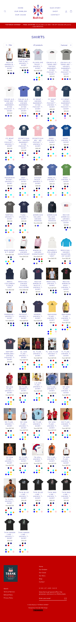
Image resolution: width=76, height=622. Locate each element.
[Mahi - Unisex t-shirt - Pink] (70, 195)
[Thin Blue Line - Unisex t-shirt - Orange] (23, 512)
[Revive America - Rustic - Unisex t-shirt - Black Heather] (34, 294)
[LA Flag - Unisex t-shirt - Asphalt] (53, 398)
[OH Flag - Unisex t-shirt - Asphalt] (67, 433)
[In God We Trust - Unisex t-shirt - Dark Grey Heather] (34, 75)
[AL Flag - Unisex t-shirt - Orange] (42, 365)
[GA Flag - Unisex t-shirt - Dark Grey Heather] (23, 398)
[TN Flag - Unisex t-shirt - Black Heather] (48, 466)
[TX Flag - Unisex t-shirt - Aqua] (11, 512)
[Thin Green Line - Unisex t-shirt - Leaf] (13, 550)
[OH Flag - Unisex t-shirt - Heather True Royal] (65, 435)
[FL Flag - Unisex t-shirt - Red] (62, 363)
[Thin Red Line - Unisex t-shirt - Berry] (48, 507)
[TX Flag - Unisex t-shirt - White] (13, 514)
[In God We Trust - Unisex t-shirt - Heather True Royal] (34, 77)
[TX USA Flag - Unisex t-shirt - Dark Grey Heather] (62, 470)
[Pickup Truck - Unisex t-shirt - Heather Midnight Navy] (34, 190)
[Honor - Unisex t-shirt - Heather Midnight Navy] (42, 323)
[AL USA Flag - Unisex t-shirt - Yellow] (25, 369)
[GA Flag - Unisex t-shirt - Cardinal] (28, 396)
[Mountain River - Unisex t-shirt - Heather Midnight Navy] (6, 190)
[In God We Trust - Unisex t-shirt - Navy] (39, 73)
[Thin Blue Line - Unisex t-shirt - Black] (23, 503)
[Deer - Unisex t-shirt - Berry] (48, 151)
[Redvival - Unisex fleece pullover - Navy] (24, 292)
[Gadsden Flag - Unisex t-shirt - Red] (56, 325)
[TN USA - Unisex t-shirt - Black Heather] (34, 466)
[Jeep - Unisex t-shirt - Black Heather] (20, 186)
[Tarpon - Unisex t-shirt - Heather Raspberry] (13, 228)
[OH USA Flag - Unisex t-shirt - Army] (53, 435)
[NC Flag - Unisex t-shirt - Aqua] (39, 435)
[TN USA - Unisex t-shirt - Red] (39, 466)
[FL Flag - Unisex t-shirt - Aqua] (67, 365)
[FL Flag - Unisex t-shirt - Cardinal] (70, 360)
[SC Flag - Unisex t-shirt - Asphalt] (25, 468)
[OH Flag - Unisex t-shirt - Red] (62, 433)
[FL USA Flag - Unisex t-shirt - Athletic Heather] (56, 365)
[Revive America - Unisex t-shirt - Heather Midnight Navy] (13, 73)
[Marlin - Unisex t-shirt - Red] (51, 189)
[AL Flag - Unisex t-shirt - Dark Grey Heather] (37, 363)
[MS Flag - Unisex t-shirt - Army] (13, 433)
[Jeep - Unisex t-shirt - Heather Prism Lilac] (25, 195)
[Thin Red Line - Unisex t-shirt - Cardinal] (56, 503)
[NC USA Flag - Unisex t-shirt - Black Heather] (20, 433)
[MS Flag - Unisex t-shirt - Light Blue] (8, 437)
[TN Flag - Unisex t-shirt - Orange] (56, 470)
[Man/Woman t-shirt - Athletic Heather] (11, 261)
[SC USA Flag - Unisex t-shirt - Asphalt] (8, 470)
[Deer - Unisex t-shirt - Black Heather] (48, 147)
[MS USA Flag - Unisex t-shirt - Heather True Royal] (62, 402)
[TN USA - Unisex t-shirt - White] (42, 472)
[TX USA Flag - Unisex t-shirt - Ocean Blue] (65, 474)
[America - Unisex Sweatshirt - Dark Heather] (34, 261)
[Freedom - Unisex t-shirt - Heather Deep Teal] (11, 325)
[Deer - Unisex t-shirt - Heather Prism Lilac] (53, 156)
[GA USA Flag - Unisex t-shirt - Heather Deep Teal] (13, 400)
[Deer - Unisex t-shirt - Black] (51, 147)
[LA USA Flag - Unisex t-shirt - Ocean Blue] (37, 400)
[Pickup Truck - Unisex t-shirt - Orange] (37, 197)
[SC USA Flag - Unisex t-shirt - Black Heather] (6, 468)
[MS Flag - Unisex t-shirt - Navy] (11, 431)
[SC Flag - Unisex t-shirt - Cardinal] (28, 466)
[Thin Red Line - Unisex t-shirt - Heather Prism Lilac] (53, 512)
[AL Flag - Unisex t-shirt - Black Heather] (34, 360)
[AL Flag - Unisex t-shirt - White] (42, 367)
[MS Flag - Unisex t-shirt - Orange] (13, 435)
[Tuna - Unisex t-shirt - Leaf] (28, 230)
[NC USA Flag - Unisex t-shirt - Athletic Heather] (28, 437)
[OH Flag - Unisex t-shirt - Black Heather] (62, 431)
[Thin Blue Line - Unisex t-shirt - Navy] (25, 503)
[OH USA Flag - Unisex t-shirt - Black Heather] (48, 433)
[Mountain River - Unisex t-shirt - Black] (8, 188)
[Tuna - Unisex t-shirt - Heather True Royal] (23, 230)
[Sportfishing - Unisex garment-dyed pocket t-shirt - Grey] (28, 155)
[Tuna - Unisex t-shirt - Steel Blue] (20, 232)
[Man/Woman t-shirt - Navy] (11, 257)
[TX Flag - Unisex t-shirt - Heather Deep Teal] (6, 512)
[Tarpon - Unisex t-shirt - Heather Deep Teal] (6, 230)
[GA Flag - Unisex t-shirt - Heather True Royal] (23, 400)
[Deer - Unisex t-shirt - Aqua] (53, 154)
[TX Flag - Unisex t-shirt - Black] (8, 508)
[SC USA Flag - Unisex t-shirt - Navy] (8, 468)
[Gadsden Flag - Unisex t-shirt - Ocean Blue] (48, 334)
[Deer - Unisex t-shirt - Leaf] (56, 154)
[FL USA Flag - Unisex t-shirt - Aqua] (51, 365)
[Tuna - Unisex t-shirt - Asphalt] (23, 228)
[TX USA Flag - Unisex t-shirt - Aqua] (65, 472)
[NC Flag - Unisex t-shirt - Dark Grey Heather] (37, 433)
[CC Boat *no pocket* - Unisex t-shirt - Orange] (51, 120)
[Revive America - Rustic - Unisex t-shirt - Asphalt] (38, 296)
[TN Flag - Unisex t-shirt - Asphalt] (53, 468)
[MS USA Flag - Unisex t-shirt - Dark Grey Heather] (62, 400)
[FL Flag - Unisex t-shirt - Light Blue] (64, 367)
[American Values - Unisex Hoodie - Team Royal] (52, 228)
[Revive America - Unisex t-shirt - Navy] (11, 73)
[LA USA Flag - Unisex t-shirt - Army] (39, 396)
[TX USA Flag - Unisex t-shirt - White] (70, 474)
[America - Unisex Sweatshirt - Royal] (37, 261)
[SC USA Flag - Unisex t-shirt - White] (13, 474)
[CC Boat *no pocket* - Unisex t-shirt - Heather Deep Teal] (48, 118)
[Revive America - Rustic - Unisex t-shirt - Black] (37, 294)
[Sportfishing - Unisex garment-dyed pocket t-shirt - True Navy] (25, 153)
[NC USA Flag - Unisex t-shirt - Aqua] (23, 437)
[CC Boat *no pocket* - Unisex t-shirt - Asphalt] (51, 116)
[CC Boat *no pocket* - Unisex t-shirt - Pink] (56, 120)
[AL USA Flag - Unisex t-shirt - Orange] (25, 367)
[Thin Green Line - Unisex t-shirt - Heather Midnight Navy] (6, 545)
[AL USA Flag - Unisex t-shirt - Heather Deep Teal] (28, 364)
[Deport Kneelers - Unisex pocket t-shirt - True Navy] (8, 364)
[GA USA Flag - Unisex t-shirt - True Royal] (13, 398)
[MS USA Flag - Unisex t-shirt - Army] (67, 400)
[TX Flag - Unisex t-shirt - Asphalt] (11, 510)
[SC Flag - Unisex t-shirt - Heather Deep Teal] (20, 470)
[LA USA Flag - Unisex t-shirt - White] (42, 400)
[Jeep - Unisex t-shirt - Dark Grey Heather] (28, 189)
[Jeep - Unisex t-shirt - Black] (23, 186)
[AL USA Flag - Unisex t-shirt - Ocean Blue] (23, 369)
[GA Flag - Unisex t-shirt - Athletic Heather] (28, 400)
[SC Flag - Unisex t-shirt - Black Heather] (20, 466)
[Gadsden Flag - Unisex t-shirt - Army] (56, 327)
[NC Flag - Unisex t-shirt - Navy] (39, 431)
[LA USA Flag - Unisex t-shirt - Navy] (37, 393)
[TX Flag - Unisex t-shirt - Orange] (13, 512)
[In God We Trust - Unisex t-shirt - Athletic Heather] (42, 77)
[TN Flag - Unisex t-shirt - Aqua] (53, 470)
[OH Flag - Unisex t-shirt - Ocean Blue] (67, 437)
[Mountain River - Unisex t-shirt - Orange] (8, 197)
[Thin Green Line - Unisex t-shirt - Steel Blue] (6, 552)
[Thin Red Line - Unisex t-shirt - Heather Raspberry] (56, 507)
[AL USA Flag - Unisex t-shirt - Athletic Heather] (28, 367)
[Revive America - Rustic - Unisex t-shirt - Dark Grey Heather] (35, 296)
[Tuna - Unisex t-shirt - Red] (23, 226)
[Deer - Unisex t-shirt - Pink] (56, 156)
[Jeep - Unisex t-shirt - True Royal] (25, 189)
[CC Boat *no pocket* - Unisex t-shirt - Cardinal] (56, 112)
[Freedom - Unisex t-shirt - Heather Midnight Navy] (13, 323)
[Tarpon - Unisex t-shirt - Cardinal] (13, 224)
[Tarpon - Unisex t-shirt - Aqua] (11, 230)
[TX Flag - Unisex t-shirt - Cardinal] (13, 508)
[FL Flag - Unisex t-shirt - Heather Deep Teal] (62, 365)
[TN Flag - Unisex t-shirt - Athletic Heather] (48, 472)
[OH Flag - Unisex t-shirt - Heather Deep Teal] (62, 435)
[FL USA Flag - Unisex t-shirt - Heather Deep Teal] (56, 363)
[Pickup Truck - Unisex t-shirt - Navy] (39, 188)
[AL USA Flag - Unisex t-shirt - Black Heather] (20, 362)
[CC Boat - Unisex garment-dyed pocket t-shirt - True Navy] (39, 114)
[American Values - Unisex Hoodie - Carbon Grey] (35, 226)
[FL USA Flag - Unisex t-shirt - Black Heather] (48, 360)
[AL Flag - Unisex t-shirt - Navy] (39, 360)
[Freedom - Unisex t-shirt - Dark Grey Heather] (6, 325)
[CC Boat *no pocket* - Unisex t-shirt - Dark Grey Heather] (56, 114)
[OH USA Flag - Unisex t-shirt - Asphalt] (51, 435)
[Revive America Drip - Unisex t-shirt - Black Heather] (62, 294)
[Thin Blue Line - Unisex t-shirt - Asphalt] (23, 507)
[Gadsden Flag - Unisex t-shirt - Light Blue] (62, 329)
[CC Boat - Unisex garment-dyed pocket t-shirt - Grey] (42, 116)
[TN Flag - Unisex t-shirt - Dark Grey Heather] (51, 468)
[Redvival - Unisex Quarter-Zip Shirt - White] (62, 261)
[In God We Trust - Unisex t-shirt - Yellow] (39, 80)
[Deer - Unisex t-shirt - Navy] (53, 147)
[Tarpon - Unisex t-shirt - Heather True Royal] (8, 230)
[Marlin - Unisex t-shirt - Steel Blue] (48, 195)
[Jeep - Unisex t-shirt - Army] (25, 191)
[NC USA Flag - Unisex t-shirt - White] (28, 439)
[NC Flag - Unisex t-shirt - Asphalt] (39, 433)
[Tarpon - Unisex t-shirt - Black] (8, 224)
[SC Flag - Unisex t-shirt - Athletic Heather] (28, 470)
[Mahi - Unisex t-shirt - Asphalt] (65, 191)
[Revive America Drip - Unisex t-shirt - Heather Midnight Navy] (70, 294)
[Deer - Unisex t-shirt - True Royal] (53, 149)
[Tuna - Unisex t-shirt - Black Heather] (20, 224)
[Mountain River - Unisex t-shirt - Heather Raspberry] (13, 193)
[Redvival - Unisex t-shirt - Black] (51, 290)
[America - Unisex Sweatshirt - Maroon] (39, 259)
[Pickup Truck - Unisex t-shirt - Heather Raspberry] (42, 193)
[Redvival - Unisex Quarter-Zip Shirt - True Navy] (62, 263)
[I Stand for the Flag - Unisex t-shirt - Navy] (25, 70)
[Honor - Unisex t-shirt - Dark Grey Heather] (34, 325)
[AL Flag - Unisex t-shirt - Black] (37, 360)
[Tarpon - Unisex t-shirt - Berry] (6, 228)
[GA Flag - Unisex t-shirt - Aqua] (25, 400)
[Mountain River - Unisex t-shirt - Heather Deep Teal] (6, 195)
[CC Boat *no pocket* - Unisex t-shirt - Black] (51, 112)
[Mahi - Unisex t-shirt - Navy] (67, 186)
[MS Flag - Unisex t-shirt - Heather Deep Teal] (6, 435)
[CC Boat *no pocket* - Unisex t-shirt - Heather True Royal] (51, 118)
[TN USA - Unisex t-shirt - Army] (39, 468)
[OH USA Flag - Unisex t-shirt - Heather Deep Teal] (56, 435)
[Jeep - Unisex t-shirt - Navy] (25, 186)
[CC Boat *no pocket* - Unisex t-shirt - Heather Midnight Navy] (48, 114)
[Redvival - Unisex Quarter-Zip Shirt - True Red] (65, 263)
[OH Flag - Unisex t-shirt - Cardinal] (70, 431)
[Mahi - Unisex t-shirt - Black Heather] (62, 186)
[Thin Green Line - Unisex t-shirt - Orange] (8, 552)
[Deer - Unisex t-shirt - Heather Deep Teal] (48, 154)
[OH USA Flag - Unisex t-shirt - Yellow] (53, 439)
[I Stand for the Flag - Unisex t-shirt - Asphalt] (23, 72)
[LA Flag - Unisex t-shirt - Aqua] (53, 400)
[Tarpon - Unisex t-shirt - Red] (8, 226)
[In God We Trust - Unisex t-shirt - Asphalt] (37, 75)
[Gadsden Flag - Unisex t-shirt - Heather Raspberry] (48, 329)
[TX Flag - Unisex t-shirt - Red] (6, 510)
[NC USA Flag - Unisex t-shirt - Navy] (23, 433)
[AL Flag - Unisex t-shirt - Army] (42, 363)
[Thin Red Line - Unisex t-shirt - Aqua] (53, 509)
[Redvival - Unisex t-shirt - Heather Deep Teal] (53, 292)
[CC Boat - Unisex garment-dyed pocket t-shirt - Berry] (34, 116)
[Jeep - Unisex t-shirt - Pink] (28, 195)
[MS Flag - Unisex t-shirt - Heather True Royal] (8, 435)
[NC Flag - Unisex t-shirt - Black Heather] (34, 431)
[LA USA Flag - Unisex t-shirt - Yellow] (39, 400)
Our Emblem (21, 11)
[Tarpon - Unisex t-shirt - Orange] (8, 232)
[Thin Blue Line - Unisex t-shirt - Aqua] (25, 509)
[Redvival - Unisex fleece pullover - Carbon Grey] (26, 292)
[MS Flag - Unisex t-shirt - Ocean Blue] (11, 437)
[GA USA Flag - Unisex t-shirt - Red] (11, 398)
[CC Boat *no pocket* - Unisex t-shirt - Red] (51, 114)
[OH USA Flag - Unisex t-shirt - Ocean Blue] (51, 439)
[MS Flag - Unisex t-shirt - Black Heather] (6, 431)
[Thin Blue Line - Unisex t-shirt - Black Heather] (20, 503)
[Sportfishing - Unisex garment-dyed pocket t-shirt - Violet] (23, 157)
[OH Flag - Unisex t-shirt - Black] (65, 431)
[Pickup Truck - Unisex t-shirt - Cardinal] (42, 188)
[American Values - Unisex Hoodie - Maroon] (53, 226)
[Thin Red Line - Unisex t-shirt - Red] (51, 505)
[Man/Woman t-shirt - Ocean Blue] (7, 263)
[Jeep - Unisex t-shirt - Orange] (23, 195)
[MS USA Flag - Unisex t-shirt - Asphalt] (65, 400)
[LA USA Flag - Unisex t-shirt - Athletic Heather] (42, 398)
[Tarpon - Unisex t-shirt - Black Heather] (6, 224)
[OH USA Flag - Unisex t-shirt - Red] (53, 433)
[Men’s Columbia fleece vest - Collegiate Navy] (10, 292)
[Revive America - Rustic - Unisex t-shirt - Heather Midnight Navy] (42, 294)
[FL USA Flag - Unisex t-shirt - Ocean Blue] (51, 367)
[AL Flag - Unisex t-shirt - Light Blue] (37, 367)
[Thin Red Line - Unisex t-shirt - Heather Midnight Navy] (48, 505)
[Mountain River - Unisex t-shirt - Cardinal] (13, 188)
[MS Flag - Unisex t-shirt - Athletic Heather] (6, 437)
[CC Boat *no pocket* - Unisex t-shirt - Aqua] (53, 118)
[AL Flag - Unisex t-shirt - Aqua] (39, 365)
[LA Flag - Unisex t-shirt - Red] (48, 398)
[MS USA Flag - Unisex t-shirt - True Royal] (70, 398)
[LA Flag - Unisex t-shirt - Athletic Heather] (48, 402)
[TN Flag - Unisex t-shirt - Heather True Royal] (51, 470)
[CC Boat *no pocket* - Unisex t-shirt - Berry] (48, 116)
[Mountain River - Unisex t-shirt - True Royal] (11, 190)
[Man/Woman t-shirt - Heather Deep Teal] (11, 259)
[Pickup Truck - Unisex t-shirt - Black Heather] (34, 188)
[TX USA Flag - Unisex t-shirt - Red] (67, 468)
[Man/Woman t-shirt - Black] (8, 257)
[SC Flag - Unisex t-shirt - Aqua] (25, 470)
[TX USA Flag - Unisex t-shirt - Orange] (67, 472)
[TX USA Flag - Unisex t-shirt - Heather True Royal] (62, 472)
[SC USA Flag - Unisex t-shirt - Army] (11, 470)
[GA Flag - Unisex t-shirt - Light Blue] (21, 402)
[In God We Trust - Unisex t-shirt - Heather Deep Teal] (42, 75)
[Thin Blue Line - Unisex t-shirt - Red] (23, 505)
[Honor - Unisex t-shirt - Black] (37, 323)
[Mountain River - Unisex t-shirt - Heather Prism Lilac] (11, 197)
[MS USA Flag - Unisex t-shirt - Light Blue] (62, 404)
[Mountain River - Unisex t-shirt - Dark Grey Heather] (13, 190)
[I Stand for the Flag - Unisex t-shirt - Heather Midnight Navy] (28, 70)
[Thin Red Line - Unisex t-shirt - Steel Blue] (48, 512)
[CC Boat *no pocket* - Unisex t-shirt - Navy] (53, 112)
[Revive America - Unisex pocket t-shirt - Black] (65, 228)
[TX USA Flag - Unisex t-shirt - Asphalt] (65, 470)
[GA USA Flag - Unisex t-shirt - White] (13, 404)
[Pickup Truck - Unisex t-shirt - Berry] (34, 193)
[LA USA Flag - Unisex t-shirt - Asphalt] (37, 396)
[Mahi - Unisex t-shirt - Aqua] (67, 193)
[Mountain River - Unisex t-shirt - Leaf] (13, 195)
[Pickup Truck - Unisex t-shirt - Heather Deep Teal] (34, 195)
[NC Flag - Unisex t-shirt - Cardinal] (42, 431)
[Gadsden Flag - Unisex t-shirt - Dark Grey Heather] (51, 327)
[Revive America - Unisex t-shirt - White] (12, 75)
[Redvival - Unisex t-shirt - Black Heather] (48, 290)
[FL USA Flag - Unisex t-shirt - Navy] (51, 360)
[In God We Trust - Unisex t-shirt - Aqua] (37, 77)
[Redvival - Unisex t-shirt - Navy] (53, 290)
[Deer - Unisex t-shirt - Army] (53, 151)
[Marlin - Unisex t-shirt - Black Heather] (48, 186)
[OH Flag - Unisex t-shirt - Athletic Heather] (62, 437)
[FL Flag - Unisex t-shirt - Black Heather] (62, 360)
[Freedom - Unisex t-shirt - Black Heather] (6, 323)
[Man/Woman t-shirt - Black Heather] (6, 257)
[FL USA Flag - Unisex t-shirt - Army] (53, 363)
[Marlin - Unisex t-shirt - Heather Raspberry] (56, 191)
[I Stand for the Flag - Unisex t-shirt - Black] (23, 70)
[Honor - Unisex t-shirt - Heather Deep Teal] (39, 325)
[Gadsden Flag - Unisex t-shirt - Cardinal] (51, 325)
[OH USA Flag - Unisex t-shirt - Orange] (53, 437)
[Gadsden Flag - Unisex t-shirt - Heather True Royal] (53, 329)
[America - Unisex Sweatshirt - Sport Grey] (23, 259)
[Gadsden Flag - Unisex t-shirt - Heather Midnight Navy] (53, 325)
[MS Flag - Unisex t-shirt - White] (13, 437)
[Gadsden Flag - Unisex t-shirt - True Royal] (48, 327)
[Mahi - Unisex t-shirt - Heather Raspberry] (70, 191)
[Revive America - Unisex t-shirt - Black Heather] (6, 73)
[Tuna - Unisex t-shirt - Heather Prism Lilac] (25, 232)
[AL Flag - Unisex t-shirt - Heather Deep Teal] (34, 365)
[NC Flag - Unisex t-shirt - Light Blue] (35, 437)
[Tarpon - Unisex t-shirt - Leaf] (13, 230)
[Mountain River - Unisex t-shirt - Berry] (6, 193)
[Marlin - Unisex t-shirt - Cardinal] (56, 186)
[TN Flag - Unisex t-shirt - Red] (48, 468)
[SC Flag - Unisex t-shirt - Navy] (25, 466)
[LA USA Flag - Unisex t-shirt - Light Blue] (34, 400)
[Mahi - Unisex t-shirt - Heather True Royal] (65, 193)
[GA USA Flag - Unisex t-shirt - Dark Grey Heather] (6, 400)
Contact (55, 15)
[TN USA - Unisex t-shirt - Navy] (37, 466)
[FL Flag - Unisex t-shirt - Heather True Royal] (65, 365)
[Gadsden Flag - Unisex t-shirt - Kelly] (62, 327)
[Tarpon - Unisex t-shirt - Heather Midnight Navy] (6, 226)
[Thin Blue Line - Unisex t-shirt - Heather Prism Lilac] (25, 512)
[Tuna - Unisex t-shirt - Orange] (23, 232)
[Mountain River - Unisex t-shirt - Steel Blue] (6, 197)
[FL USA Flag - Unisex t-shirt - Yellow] (53, 367)
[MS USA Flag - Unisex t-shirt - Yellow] (67, 404)
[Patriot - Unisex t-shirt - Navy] (25, 323)
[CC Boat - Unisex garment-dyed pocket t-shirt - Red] (37, 114)
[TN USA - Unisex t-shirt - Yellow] (39, 472)
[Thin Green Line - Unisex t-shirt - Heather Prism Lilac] (11, 552)
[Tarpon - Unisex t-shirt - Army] (11, 228)
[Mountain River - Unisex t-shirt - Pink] (13, 197)
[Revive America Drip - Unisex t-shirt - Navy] (67, 294)
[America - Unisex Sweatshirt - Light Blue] (34, 263)
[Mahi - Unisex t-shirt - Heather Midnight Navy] (62, 189)
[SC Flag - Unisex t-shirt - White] (26, 472)
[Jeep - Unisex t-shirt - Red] (23, 189)
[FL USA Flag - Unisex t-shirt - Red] (53, 360)
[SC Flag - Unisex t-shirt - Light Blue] (21, 472)
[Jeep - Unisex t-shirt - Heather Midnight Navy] (20, 189)
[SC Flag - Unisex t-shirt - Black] (23, 466)
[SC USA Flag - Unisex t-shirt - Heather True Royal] (6, 472)
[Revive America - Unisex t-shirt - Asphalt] (10, 75)
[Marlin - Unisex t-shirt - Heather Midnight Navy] (48, 189)
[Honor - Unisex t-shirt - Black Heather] (34, 323)
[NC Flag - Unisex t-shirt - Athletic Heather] (42, 435)
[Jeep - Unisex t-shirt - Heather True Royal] (23, 193)
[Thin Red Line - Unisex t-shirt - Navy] (53, 503)
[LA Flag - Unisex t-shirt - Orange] (56, 400)
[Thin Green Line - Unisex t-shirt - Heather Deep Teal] (6, 550)
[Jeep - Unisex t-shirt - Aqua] (25, 193)
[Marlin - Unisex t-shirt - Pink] (56, 195)
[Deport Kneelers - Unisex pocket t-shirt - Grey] (13, 364)
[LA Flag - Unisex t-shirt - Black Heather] (48, 396)
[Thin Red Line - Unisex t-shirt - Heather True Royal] (51, 509)
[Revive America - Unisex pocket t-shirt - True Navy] (67, 228)
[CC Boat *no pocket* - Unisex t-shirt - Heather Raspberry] (56, 116)
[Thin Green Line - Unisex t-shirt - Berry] (6, 547)
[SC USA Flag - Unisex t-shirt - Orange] (11, 472)
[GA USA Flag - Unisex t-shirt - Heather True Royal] (6, 402)
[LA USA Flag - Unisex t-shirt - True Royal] (42, 393)
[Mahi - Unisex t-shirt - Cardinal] (70, 186)
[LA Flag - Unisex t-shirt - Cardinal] (56, 396)
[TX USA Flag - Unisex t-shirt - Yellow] (67, 474)
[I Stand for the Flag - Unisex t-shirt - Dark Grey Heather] (20, 72)
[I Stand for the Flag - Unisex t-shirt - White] (24, 74)
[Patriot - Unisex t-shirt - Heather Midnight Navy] (28, 323)
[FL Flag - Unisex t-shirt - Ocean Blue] (66, 367)
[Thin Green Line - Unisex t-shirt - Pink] (13, 552)
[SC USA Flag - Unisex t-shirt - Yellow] (11, 474)
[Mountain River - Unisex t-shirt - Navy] (11, 188)
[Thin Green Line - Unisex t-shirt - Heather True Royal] (8, 550)
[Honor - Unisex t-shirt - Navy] (39, 323)
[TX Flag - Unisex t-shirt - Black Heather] (6, 508)
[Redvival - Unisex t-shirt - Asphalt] (51, 292)
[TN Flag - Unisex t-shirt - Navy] (53, 466)
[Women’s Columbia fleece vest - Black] (50, 261)
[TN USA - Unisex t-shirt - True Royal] (42, 466)
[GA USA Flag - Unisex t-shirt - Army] (11, 400)
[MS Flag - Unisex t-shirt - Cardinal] (13, 431)
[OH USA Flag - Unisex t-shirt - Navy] (51, 433)
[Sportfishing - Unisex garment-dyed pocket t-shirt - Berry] (20, 155)
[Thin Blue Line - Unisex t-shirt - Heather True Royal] (23, 509)
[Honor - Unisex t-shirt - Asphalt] (37, 325)
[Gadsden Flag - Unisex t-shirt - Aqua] (56, 329)
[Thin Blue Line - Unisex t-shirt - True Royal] (25, 505)
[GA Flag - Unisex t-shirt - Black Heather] (20, 396)
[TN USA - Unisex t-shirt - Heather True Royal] (34, 470)
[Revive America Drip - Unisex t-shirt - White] (69, 296)
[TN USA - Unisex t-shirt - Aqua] (37, 470)
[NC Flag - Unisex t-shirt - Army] (42, 433)
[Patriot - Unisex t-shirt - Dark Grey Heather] (20, 325)
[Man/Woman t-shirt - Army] (8, 259)
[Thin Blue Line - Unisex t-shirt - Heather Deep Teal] (20, 509)
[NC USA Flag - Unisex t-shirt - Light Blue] (20, 439)
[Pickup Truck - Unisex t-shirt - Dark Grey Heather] (42, 190)
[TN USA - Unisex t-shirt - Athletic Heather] (42, 470)
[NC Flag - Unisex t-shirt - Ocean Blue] (38, 437)
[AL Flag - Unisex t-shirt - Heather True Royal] (37, 365)
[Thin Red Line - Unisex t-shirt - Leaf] (56, 509)
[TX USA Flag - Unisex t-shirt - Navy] (65, 468)
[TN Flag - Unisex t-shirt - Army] (56, 468)
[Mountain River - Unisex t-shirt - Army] (11, 193)
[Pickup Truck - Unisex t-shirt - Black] (37, 188)
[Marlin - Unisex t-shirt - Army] (53, 191)
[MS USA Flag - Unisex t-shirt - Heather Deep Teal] (70, 400)
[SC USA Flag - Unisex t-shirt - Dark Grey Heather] (6, 470)
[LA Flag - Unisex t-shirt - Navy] (53, 396)
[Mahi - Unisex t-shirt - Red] (65, 189)
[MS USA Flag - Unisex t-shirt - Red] (67, 398)
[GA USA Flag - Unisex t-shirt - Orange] (11, 402)
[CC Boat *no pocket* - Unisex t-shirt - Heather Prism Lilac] (53, 120)
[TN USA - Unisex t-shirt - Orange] (39, 470)
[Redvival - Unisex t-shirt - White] (52, 295)
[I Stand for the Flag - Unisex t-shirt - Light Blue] (28, 72)
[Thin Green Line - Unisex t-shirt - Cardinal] (13, 543)
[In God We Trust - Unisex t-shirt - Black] (37, 73)
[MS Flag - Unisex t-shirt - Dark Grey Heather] (8, 433)
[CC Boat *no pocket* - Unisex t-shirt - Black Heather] (48, 112)
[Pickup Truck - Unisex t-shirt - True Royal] (39, 190)
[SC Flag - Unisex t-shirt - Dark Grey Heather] (23, 468)
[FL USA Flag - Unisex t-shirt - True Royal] (56, 360)
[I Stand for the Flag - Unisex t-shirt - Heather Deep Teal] (25, 72)
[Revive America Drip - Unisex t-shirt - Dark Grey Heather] (64, 296)
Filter (10, 45)
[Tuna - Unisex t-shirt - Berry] (20, 228)
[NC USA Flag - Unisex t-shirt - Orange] (25, 437)
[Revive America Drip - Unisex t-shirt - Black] (65, 294)
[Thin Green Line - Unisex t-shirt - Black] (8, 543)
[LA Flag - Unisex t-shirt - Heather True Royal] (51, 400)
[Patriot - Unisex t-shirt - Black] (23, 323)
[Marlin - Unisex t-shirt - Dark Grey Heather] (56, 189)
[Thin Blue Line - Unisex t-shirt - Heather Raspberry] (28, 507)
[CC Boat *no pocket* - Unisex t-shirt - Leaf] (56, 118)
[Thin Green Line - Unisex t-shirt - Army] (11, 547)
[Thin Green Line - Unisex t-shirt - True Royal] (11, 545)
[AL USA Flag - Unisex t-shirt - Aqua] (23, 367)
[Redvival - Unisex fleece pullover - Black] (21, 292)
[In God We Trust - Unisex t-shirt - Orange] (39, 77)
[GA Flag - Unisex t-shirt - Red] (20, 398)
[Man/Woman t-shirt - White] (12, 263)
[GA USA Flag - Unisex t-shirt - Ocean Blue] (8, 404)
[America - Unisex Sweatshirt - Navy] (37, 259)
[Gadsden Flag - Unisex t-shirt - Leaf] (65, 327)
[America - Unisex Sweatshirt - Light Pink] (42, 263)
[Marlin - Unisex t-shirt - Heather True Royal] (51, 193)
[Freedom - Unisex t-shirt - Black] (8, 323)
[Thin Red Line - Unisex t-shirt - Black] (51, 503)
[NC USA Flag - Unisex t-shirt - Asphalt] (23, 435)
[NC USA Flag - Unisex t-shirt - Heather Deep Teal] (28, 435)
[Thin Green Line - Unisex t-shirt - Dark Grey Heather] (13, 545)
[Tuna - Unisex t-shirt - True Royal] (25, 226)
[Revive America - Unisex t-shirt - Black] (8, 73)
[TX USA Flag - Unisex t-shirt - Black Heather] (62, 468)
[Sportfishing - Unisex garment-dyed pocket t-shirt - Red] (23, 153)
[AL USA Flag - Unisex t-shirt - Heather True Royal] (20, 367)
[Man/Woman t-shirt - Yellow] (10, 263)
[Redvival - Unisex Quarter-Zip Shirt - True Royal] (67, 263)
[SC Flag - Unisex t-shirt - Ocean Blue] (24, 472)
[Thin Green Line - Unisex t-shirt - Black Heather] (6, 543)
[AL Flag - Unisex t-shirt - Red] (34, 363)
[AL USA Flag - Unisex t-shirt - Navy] (23, 362)
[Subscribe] (65, 598)
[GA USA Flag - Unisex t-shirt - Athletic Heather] (13, 402)
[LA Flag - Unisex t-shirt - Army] (56, 398)
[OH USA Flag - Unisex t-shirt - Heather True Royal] (48, 437)
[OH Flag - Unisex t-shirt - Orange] (70, 435)
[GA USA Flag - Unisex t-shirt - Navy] (8, 398)
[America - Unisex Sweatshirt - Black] (34, 259)
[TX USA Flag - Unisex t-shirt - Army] (67, 470)
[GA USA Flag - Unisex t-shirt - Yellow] (11, 404)
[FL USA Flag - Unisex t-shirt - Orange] (53, 365)
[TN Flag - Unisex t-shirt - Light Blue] (51, 472)
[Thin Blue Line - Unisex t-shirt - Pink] (28, 512)
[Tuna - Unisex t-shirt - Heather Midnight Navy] (20, 226)
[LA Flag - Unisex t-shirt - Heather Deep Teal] (48, 400)
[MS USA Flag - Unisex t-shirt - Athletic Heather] (70, 402)
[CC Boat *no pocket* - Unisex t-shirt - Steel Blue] (48, 120)
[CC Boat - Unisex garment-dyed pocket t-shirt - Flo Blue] (37, 116)
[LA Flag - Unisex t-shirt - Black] (51, 396)
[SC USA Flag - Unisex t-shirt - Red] (11, 468)
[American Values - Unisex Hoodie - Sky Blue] (38, 226)
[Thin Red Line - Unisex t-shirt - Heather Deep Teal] (48, 509)
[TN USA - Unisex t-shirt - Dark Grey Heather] (34, 468)
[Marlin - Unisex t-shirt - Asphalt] (51, 191)
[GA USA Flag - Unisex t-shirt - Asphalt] (8, 400)
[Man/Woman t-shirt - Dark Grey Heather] (13, 257)
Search (6, 588)
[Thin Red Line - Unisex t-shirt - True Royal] (53, 505)
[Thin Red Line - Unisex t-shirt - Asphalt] (51, 507)
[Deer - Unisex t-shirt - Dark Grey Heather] (56, 149)
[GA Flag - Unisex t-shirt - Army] (28, 398)
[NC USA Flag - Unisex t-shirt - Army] (25, 435)
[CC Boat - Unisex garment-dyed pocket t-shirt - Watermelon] (39, 116)
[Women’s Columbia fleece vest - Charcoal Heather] (52, 261)
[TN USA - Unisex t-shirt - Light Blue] (34, 472)
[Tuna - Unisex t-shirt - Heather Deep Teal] (20, 230)
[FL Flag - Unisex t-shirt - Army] (70, 363)
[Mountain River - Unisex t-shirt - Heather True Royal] (8, 195)
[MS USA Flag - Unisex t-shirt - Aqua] (65, 402)
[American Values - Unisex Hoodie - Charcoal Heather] (56, 226)
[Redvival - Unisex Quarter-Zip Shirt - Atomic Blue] (70, 263)
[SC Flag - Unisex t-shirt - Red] (20, 468)
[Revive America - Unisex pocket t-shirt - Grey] (70, 228)
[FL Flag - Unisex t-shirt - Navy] (67, 360)
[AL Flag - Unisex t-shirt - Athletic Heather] (34, 367)
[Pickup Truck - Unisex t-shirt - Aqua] (39, 195)
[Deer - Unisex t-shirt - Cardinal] (56, 147)
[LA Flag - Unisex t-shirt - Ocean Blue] (53, 402)
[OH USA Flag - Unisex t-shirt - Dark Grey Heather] (48, 435)
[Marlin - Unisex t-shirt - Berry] (48, 191)
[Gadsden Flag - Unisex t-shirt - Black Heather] (48, 325)
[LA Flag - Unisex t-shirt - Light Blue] (51, 402)
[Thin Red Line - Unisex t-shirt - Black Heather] (48, 503)
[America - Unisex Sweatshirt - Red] (42, 259)
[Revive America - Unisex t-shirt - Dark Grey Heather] (7, 75)
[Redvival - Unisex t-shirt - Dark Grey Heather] (48, 292)
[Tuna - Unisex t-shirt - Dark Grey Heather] (28, 226)
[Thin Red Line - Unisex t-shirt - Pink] (56, 512)
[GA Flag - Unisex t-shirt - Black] (23, 396)
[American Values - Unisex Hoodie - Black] (48, 226)
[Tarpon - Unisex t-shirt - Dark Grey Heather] (13, 226)
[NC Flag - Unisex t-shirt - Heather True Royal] (37, 435)
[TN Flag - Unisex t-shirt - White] (56, 472)
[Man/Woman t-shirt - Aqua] (6, 261)
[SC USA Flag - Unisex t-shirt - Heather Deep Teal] (13, 470)
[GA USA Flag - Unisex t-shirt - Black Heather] (6, 398)
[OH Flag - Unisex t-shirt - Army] (70, 433)
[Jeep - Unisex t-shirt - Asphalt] (23, 191)
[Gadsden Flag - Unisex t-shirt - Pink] (56, 331)
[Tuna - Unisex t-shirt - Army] (25, 228)
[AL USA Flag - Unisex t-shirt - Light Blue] (20, 369)
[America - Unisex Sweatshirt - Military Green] (42, 261)
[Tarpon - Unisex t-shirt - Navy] (11, 224)
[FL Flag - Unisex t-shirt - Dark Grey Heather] (65, 363)
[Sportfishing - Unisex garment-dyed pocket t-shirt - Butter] (25, 157)
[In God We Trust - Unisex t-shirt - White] (42, 80)
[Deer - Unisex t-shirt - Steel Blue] (48, 156)
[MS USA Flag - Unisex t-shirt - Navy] (65, 398)
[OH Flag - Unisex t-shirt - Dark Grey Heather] (65, 433)
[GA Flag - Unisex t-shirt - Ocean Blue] (24, 402)
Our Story (55, 8)
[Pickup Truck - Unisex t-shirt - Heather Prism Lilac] (39, 197)
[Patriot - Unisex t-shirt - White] (24, 327)
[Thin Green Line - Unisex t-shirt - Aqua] (11, 550)
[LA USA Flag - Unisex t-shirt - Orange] (39, 398)
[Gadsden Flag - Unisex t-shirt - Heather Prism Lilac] (53, 331)
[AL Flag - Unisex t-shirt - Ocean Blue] (39, 367)
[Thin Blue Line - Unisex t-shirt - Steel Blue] (20, 512)
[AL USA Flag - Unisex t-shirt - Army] (25, 364)
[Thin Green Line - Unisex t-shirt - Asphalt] (8, 547)
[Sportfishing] (34, 151)
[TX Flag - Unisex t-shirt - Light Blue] (8, 514)
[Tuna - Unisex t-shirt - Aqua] (25, 230)
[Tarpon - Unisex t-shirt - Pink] (13, 232)
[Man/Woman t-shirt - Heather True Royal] (13, 259)
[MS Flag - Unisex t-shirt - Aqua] (11, 435)
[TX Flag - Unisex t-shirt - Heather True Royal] (8, 512)
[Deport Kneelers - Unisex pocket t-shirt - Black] (6, 364)
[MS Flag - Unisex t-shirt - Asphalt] (11, 433)
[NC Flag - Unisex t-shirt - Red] (34, 433)
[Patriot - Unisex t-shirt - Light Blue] (28, 325)
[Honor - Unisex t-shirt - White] (38, 327)
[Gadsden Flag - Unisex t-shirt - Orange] (51, 331)
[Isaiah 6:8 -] (48, 79)
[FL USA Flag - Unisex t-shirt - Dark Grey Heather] (48, 363)
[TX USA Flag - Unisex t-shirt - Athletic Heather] (70, 472)
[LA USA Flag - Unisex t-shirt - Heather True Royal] (34, 398)
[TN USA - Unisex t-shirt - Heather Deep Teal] (42, 468)
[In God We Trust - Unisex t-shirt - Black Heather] (34, 73)
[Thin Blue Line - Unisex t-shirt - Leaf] (28, 509)
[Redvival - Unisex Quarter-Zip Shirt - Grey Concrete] (67, 261)
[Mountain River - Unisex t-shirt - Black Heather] (6, 188)
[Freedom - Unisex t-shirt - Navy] (11, 323)
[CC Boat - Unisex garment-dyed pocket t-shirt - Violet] (37, 118)
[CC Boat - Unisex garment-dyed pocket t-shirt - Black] (34, 114)
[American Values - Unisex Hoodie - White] (40, 226)
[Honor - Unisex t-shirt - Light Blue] (42, 325)
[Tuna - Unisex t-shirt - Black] (23, 224)
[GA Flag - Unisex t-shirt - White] (26, 402)
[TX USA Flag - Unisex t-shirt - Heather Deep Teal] (70, 470)
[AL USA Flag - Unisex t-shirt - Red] (25, 362)
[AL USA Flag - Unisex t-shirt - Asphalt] (23, 364)
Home (20, 8)
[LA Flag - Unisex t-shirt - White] (56, 402)
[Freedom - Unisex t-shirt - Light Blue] (13, 325)
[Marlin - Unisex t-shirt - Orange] (51, 195)
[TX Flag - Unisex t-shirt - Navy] (11, 508)
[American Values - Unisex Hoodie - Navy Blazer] (51, 226)
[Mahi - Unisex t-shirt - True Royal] (67, 189)
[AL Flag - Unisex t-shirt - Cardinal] (42, 360)
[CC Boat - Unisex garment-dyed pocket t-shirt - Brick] (42, 114)
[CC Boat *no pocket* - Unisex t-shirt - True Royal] (53, 114)
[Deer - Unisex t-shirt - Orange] (51, 156)
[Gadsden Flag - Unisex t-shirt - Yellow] (51, 334)
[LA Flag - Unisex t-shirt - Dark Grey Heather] (51, 398)
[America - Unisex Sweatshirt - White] (25, 259)
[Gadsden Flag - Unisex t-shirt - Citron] (53, 334)
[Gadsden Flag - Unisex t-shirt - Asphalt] (53, 327)
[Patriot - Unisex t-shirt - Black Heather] (20, 323)
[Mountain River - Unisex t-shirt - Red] (8, 190)
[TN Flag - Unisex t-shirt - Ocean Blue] (53, 472)
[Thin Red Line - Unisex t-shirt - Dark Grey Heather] (56, 505)
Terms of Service (9, 592)
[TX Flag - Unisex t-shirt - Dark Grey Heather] (8, 510)
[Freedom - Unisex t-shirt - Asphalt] (8, 325)
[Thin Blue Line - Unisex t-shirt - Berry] (20, 507)
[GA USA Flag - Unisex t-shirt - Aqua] (8, 402)
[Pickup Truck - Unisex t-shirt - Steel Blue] (34, 197)
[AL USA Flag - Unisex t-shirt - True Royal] (28, 362)
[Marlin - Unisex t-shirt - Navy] (53, 186)
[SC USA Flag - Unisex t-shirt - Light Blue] (6, 474)
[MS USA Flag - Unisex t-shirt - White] (70, 404)
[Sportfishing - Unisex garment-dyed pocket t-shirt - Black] (20, 153)
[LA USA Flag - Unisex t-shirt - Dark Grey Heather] (34, 396)
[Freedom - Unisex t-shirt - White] (10, 327)
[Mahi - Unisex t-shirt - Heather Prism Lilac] (67, 195)
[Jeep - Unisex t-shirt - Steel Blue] (20, 195)
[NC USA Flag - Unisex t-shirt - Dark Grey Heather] (20, 435)
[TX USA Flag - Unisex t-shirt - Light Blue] (62, 474)
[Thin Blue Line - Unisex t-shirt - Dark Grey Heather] (28, 505)
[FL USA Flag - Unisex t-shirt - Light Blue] (48, 367)
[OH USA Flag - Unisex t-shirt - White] (56, 439)
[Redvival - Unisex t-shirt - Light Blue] (56, 292)
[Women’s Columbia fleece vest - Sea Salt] (55, 261)
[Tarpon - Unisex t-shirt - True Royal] (11, 226)
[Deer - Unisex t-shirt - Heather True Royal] (51, 154)
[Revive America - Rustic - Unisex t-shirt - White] (40, 296)
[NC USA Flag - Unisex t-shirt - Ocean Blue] (23, 439)
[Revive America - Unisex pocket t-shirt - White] (62, 228)
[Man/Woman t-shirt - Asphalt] (6, 259)
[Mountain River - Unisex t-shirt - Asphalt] (8, 193)
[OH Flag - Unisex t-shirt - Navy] (67, 431)
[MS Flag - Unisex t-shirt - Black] (8, 431)
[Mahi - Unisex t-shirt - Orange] (65, 195)
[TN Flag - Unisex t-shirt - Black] (51, 466)
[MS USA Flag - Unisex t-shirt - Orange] (67, 402)
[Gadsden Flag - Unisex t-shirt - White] (56, 334)
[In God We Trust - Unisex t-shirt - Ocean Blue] (37, 80)
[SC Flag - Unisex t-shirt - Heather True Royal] (23, 470)
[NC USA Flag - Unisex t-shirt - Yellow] (25, 439)
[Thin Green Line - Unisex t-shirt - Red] (8, 545)
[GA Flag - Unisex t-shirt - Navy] (25, 396)
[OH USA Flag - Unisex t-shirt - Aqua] (51, 437)
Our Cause (20, 15)
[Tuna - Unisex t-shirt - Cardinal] (28, 224)
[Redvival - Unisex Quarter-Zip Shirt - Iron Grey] (70, 261)
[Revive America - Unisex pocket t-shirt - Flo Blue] (66, 230)
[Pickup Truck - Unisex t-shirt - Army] (39, 193)
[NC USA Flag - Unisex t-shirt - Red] (25, 433)
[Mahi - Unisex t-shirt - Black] (65, 186)
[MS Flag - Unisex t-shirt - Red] (6, 433)
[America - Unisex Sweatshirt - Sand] (39, 263)
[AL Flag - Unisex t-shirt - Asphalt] (39, 363)
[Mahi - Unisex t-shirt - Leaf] (70, 193)
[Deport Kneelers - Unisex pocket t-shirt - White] (11, 364)
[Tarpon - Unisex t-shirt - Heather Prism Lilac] (11, 232)
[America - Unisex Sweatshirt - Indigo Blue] (39, 261)
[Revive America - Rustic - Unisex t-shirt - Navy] (39, 294)
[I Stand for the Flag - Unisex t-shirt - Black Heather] (20, 70)
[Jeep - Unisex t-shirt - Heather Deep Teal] (20, 193)
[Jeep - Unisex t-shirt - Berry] (20, 191)
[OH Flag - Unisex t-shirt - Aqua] (67, 435)
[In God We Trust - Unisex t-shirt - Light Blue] (34, 80)
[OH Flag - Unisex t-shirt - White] (70, 437)
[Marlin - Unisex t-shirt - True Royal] (53, 189)
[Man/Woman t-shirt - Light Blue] (13, 261)
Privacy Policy (8, 598)
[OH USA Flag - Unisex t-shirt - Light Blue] (48, 439)
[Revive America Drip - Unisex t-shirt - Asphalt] (66, 296)
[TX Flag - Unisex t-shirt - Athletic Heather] (6, 514)
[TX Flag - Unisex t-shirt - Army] (13, 510)
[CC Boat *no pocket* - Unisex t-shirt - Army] (53, 116)
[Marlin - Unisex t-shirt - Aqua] (53, 193)
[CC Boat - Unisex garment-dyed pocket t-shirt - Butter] (39, 118)
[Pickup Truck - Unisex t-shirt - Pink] (42, 197)
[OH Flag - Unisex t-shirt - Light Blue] (65, 437)
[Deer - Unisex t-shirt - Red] (51, 149)
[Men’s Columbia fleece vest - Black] (7, 292)
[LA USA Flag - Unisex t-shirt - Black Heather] (34, 393)
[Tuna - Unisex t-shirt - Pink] (28, 232)
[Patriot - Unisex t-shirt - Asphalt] (23, 325)
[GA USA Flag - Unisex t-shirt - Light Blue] (6, 404)
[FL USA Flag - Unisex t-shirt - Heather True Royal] (48, 365)
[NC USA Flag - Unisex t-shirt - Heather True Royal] (20, 437)
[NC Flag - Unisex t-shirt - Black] (37, 431)
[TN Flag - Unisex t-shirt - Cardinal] (56, 466)
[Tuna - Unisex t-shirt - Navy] (25, 224)
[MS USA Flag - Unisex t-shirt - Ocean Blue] (65, 404)
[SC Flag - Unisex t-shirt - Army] (28, 468)
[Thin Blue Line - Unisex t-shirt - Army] (25, 507)
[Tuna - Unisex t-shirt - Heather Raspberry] (28, 228)
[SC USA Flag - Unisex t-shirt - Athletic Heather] (13, 472)
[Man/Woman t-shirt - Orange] (8, 261)
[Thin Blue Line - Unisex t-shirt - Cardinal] (28, 503)
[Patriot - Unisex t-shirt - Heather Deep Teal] (25, 325)
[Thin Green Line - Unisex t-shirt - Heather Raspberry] (13, 547)
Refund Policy (8, 595)
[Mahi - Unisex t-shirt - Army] (67, 191)
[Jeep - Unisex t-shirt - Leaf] (28, 193)
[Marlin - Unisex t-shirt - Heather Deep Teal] (48, 193)
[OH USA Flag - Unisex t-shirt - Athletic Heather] (56, 437)
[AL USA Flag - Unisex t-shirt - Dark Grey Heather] (20, 364)
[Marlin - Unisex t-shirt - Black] (51, 186)
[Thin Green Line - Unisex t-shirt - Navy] (11, 543)
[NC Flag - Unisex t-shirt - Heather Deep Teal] (34, 435)
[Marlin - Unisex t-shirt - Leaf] (56, 193)
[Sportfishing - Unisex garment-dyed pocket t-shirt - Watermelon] (25, 155)
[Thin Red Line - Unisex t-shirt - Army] (53, 507)
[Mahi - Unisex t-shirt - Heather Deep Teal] (62, 193)
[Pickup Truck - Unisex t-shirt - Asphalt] (37, 193)
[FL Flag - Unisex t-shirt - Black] (65, 360)
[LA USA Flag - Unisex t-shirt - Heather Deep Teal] (42, 396)
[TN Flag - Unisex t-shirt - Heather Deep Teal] (48, 470)
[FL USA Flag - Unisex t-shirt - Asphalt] (51, 363)
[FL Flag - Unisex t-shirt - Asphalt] (67, 363)
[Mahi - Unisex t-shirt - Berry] (62, 191)
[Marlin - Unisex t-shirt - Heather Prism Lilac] (53, 195)
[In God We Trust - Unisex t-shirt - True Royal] (42, 73)
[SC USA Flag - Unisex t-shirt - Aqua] (8, 472)
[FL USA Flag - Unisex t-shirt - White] (56, 367)
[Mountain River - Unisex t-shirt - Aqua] (11, 195)
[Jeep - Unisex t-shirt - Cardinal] (28, 186)
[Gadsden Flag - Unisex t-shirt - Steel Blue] (48, 331)
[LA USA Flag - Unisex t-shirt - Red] (39, 393)
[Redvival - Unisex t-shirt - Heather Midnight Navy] (56, 290)
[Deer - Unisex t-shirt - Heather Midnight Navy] (48, 149)
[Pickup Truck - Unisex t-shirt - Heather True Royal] (37, 195)
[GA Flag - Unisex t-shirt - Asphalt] (25, 398)
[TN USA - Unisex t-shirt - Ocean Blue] (37, 472)
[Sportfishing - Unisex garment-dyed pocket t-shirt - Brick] (28, 153)
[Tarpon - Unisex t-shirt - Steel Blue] (6, 232)
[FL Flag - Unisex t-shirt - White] (69, 367)
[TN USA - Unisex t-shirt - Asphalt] (37, 468)
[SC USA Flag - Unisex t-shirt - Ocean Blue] (8, 474)
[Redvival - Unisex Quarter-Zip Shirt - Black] (65, 261)
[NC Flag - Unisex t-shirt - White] (40, 437)
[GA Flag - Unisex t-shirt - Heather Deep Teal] (20, 400)
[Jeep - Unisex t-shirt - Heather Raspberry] (28, 191)
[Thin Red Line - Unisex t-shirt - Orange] (51, 512)
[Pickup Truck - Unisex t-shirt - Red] (37, 190)
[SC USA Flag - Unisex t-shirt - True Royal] (13, 468)
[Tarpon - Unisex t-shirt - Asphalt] (8, 228)
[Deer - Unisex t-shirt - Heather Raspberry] (56, 151)
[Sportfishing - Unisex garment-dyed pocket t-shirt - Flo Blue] (23, 155)
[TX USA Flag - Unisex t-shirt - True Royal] (70, 468)
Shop (55, 11)
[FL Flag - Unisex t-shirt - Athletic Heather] (70, 365)
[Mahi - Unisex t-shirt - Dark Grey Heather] (70, 189)
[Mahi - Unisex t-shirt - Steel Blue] (62, 195)
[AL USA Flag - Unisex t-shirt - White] (28, 369)
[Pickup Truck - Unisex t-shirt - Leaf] (42, 195)
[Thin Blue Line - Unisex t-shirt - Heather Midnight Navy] (20, 505)
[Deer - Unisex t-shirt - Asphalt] (51, 151)
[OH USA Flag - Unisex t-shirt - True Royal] (56, 433)
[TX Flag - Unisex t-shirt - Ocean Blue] (11, 514)
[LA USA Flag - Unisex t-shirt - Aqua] (37, 398)
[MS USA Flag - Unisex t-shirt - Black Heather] (62, 398)
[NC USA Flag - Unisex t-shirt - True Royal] (28, 433)
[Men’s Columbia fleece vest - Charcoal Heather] (12, 292)
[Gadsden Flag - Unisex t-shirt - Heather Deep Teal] (51, 329)
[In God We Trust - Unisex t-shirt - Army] (39, 75)
